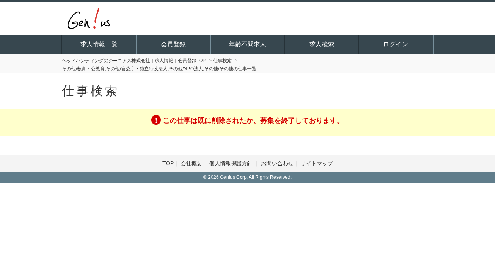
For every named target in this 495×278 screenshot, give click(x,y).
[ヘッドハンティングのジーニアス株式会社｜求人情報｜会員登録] (89, 17)
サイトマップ (316, 163)
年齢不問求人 (247, 44)
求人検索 (321, 44)
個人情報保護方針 (231, 163)
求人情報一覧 (99, 44)
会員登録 (173, 44)
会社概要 (191, 163)
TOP (168, 163)
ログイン (395, 44)
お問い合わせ (277, 163)
